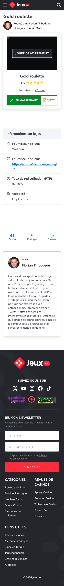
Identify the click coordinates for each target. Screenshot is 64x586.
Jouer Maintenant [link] (24, 100)
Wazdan (40, 90)
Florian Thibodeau (39, 23)
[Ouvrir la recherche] (59, 5)
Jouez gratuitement (32, 53)
